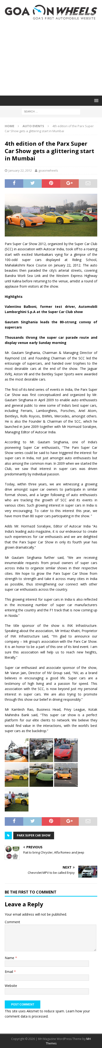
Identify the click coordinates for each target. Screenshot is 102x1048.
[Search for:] (51, 111)
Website (11, 985)
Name (10, 958)
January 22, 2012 (20, 170)
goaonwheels (48, 170)
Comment (12, 922)
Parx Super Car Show (34, 835)
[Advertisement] (51, 57)
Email (9, 971)
